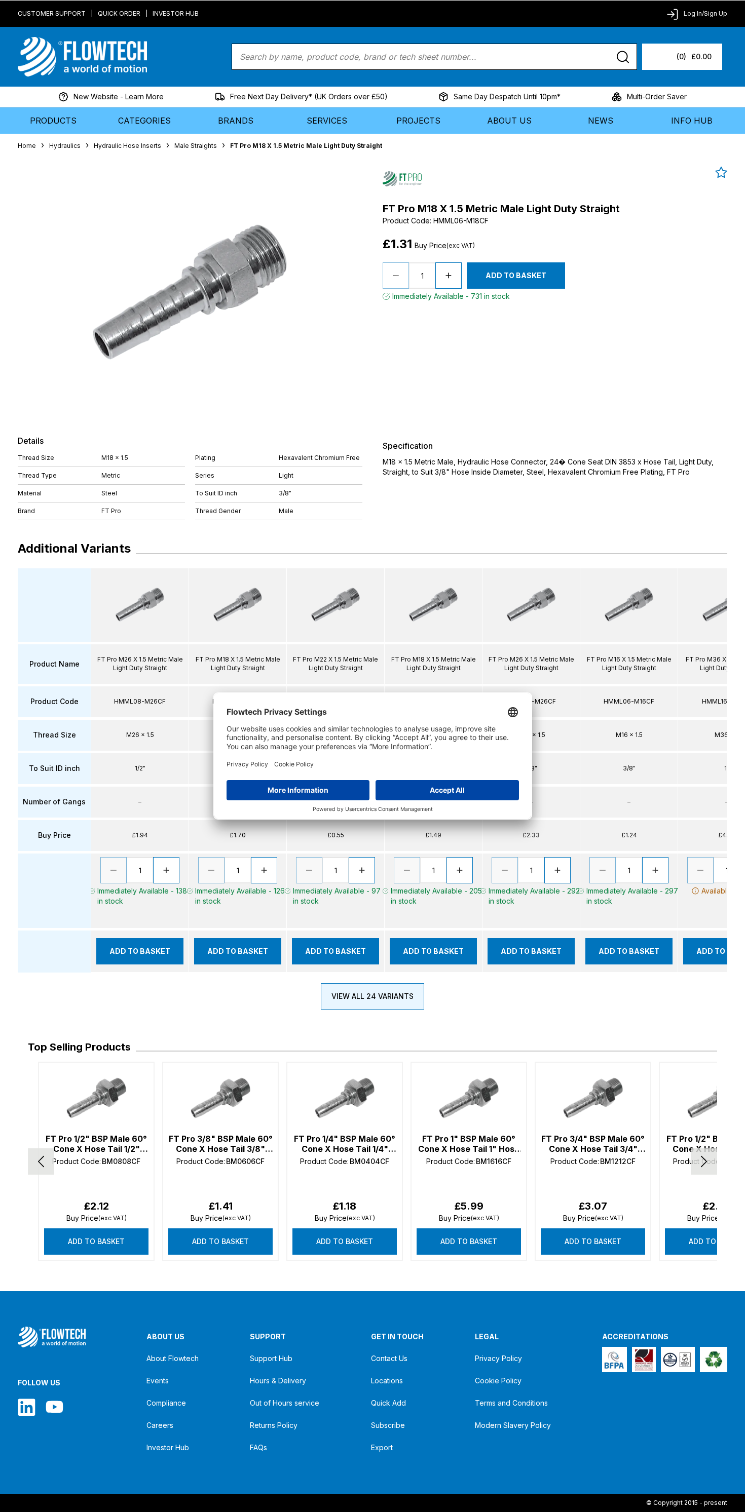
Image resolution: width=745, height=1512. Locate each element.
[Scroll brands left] (41, 1161)
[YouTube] (54, 1407)
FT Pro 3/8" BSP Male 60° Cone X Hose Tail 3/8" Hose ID (221, 1144)
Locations (387, 1380)
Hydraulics (65, 145)
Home (27, 145)
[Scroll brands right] (704, 1161)
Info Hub (692, 120)
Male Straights (195, 145)
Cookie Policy (498, 1380)
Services (327, 120)
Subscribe (388, 1425)
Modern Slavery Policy (513, 1425)
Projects (418, 120)
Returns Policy (273, 1425)
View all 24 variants (372, 996)
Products (53, 120)
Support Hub (271, 1358)
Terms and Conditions (511, 1403)
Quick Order (119, 13)
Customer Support (52, 13)
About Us (509, 120)
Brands (235, 120)
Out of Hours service (284, 1403)
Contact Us (389, 1358)
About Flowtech (172, 1358)
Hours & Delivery (278, 1380)
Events (157, 1380)
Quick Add (388, 1403)
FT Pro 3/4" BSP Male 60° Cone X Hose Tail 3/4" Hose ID (593, 1144)
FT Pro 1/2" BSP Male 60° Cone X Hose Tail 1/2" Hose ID (96, 1144)
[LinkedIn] (26, 1407)
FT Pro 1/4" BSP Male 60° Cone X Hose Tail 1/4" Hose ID (344, 1144)
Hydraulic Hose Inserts (127, 145)
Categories (144, 120)
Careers (159, 1425)
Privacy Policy (498, 1358)
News (600, 120)
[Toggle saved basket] (721, 172)
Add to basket (96, 1241)
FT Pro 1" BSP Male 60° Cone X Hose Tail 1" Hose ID (468, 1144)
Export (382, 1447)
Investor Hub (176, 13)
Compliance (166, 1403)
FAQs (258, 1447)
